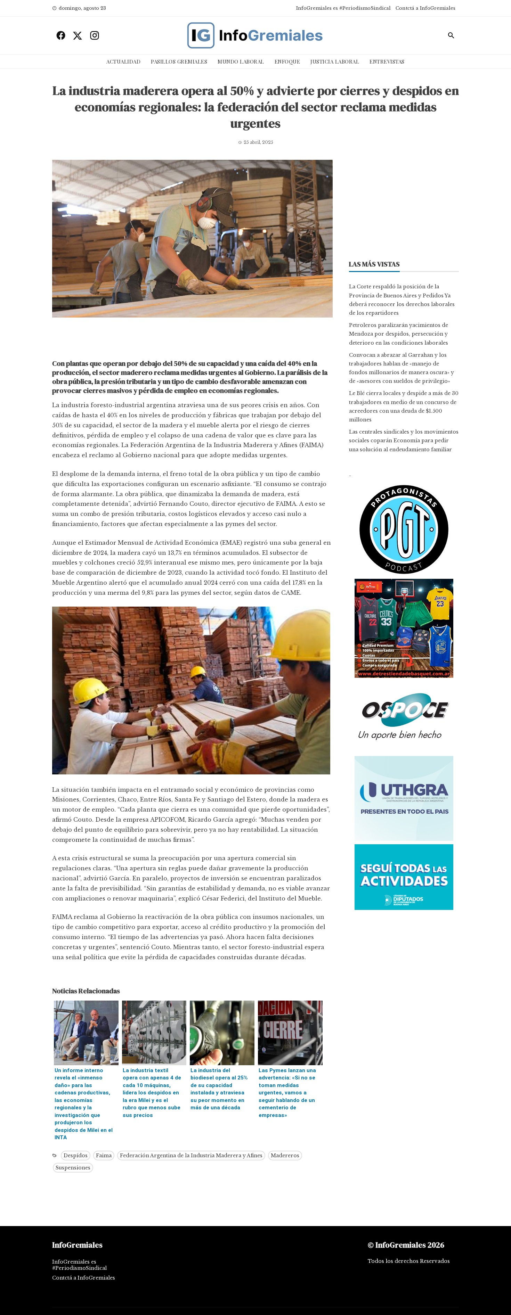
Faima (104, 1155)
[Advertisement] (192, 340)
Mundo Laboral (241, 61)
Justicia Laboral (334, 61)
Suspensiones (73, 1168)
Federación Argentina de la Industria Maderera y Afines (191, 1155)
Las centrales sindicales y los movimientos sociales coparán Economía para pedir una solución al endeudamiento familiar (404, 440)
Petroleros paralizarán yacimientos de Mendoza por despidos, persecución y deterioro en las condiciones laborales (398, 334)
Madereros (285, 1155)
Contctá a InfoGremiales (425, 8)
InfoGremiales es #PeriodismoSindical (343, 8)
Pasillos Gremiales (179, 61)
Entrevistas (387, 61)
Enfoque (287, 61)
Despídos (76, 1155)
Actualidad (123, 61)
